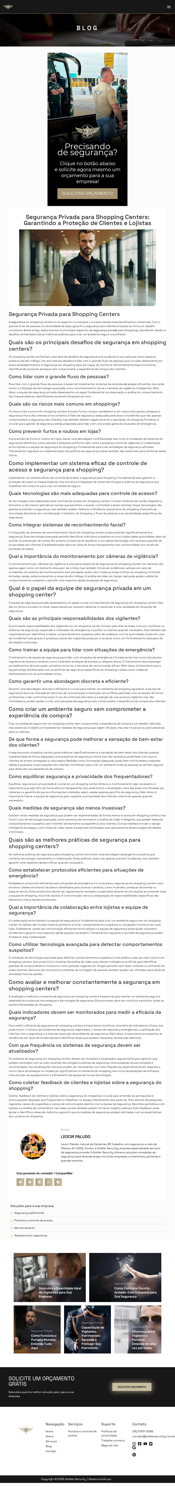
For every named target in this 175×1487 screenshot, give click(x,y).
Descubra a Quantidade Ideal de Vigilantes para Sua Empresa (60, 1292)
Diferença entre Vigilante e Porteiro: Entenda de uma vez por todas (144, 1340)
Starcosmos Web (123, 1479)
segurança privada (105, 330)
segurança (18, 322)
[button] (169, 7)
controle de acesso (124, 384)
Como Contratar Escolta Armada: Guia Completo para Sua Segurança (135, 1292)
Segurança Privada (49, 1283)
